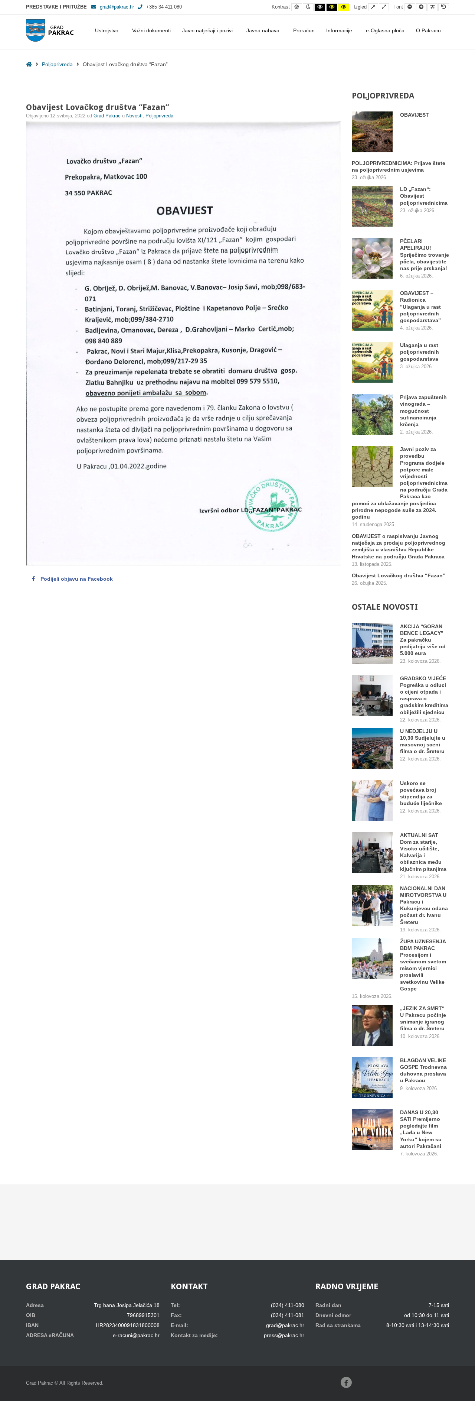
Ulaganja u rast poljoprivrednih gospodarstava (419, 351)
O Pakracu (428, 30)
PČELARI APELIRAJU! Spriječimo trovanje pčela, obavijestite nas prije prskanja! (424, 254)
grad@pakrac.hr (117, 7)
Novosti (134, 116)
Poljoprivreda (57, 64)
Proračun (304, 30)
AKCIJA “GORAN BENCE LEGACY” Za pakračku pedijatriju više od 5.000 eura (423, 639)
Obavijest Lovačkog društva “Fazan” (398, 575)
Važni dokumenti (151, 30)
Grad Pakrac (108, 116)
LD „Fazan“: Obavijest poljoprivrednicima (424, 195)
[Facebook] (346, 1382)
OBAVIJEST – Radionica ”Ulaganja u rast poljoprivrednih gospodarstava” (420, 306)
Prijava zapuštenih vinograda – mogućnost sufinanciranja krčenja (423, 410)
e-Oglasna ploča (385, 30)
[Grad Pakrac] (49, 30)
